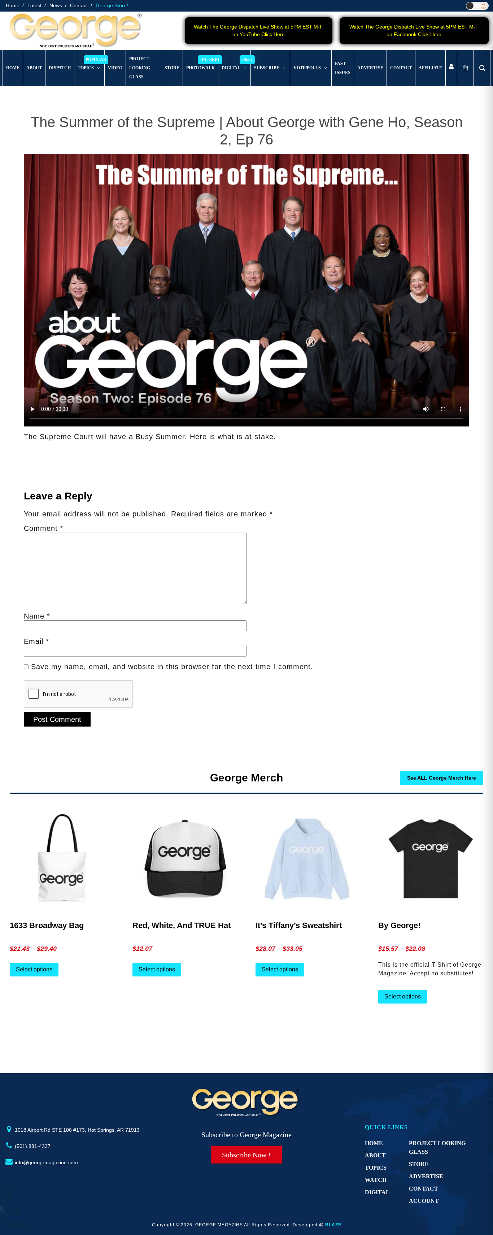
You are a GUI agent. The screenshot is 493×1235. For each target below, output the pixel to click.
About (375, 1155)
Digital (377, 1192)
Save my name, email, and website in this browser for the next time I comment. (172, 667)
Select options (34, 969)
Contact (79, 5)
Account (424, 1201)
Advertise (426, 1176)
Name (37, 616)
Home (12, 5)
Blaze (333, 1224)
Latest (34, 5)
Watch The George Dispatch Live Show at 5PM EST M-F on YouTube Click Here (258, 30)
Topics (376, 1168)
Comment (44, 528)
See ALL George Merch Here (441, 778)
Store (419, 1164)
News (55, 5)
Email (36, 641)
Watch (376, 1180)
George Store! (112, 5)
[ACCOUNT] (451, 68)
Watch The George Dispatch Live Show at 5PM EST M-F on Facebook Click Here (414, 30)
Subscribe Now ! (246, 1155)
